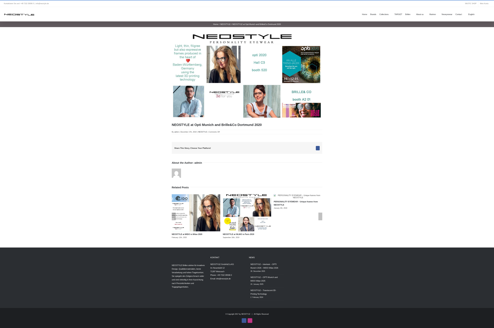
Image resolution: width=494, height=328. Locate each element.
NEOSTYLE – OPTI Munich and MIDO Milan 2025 (264, 279)
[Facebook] (172, 297)
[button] (486, 14)
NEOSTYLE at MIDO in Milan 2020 (187, 234)
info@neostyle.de (42, 3)
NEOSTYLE (202, 132)
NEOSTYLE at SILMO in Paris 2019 (238, 234)
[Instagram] (176, 297)
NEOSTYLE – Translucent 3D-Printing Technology (263, 292)
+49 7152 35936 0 (224, 275)
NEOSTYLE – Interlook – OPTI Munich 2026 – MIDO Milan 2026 (264, 266)
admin (176, 132)
